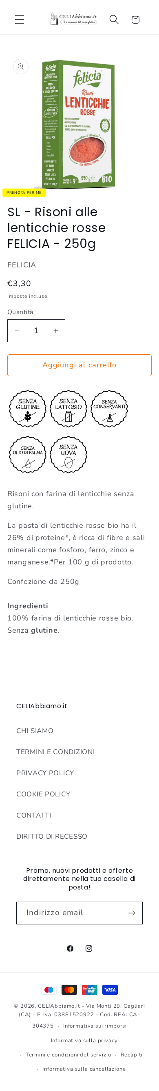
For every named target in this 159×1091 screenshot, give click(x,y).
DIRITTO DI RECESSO (52, 836)
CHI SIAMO (34, 730)
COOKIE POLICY (43, 794)
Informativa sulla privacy (84, 1040)
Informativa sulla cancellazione (84, 1069)
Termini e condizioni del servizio (68, 1054)
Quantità (20, 312)
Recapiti (132, 1054)
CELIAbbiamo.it (59, 1006)
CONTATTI (33, 815)
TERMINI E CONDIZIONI (55, 752)
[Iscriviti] (131, 913)
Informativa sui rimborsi (95, 1026)
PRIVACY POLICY (45, 773)
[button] (20, 19)
